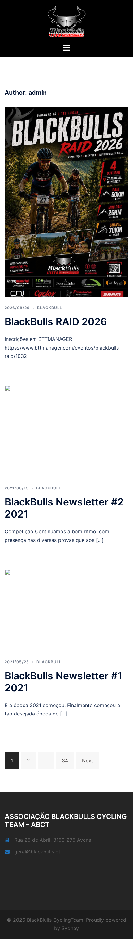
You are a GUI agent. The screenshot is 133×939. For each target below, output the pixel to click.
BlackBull (49, 307)
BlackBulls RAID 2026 (56, 322)
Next (87, 760)
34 (65, 760)
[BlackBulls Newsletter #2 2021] (66, 431)
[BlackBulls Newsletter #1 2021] (66, 610)
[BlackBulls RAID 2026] (66, 201)
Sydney (70, 928)
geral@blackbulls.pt (37, 852)
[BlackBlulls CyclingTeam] (66, 21)
